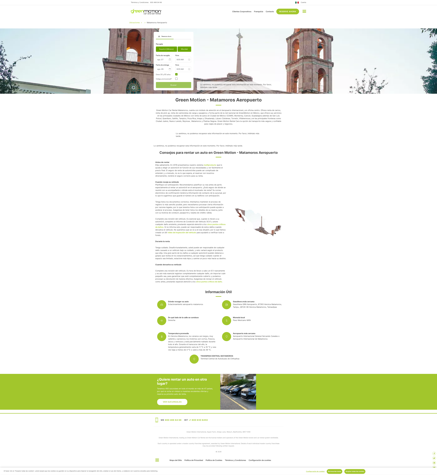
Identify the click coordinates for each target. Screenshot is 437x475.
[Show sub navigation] (304, 11)
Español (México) (166, 49)
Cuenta (303, 2)
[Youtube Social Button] (434, 467)
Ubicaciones (134, 22)
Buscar (173, 85)
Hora (177, 55)
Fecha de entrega (162, 65)
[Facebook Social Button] (434, 453)
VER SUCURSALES (172, 402)
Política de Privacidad (193, 460)
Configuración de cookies (260, 460)
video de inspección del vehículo (182, 232)
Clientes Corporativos (241, 11)
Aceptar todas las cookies (355, 471)
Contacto (270, 11)
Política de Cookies (214, 460)
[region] (218, 471)
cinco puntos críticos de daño (209, 281)
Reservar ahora (166, 36)
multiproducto (210, 165)
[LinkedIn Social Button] (434, 463)
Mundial (184, 49)
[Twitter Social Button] (434, 458)
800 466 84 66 (156, 2)
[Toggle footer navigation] (157, 460)
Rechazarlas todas (334, 471)
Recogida (159, 44)
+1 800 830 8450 (198, 420)
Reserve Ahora (287, 11)
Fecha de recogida (163, 55)
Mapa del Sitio (176, 460)
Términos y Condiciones (140, 2)
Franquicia (258, 11)
